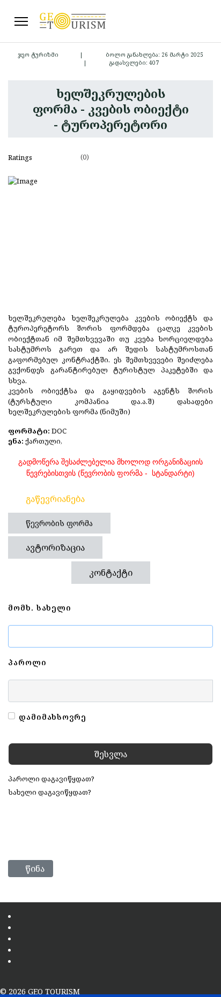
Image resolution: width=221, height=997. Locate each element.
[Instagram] (204, 21)
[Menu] (21, 21)
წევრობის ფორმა (59, 523)
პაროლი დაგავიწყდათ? (51, 778)
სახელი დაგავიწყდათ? (49, 792)
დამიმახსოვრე (52, 717)
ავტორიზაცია (55, 547)
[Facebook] (182, 21)
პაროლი (27, 662)
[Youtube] (193, 21)
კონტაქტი (110, 573)
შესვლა (110, 754)
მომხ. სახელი (39, 608)
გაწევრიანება (55, 499)
